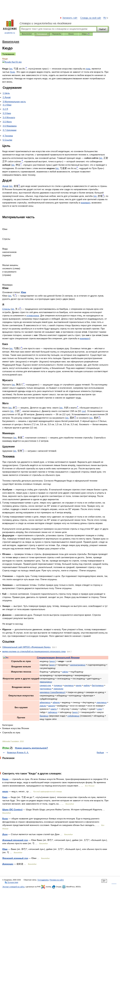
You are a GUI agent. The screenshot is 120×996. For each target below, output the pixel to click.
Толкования (41, 34)
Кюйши (100, 752)
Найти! (102, 29)
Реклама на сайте (57, 880)
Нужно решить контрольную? (31, 748)
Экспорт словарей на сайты (13, 887)
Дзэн (5, 834)
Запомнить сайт (70, 18)
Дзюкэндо (7, 864)
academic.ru (10, 33)
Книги (71, 34)
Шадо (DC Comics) (12, 809)
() (52, 692)
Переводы (56, 34)
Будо (5, 818)
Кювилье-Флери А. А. (18, 752)
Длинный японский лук (15, 840)
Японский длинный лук (15, 858)
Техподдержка (43, 880)
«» (26, 647)
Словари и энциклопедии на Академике (45, 23)
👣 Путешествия (11, 882)
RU (104, 18)
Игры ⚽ (86, 34)
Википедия (27, 34)
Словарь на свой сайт (90, 18)
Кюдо (5, 779)
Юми (5, 849)
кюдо (5, 791)
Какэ (4, 797)
